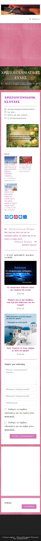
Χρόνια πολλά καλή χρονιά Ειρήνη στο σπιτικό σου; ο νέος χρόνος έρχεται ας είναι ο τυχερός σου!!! (10, 199)
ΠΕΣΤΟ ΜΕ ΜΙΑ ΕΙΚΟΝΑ (18, 115)
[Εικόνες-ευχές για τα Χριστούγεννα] (25, 159)
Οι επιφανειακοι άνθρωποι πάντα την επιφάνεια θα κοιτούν (20, 288)
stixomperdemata (21, 109)
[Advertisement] (20, 45)
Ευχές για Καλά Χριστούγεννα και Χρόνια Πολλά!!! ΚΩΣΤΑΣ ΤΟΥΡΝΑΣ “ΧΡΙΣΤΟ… (10, 170)
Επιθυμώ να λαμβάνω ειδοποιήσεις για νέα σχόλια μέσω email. (19, 413)
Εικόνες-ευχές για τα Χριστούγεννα (25, 165)
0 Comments (17, 118)
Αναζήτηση (7, 503)
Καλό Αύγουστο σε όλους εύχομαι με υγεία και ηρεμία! (20, 349)
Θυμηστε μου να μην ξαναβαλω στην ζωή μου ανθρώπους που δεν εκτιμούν (20, 302)
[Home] (2, 83)
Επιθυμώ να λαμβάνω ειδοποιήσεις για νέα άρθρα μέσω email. (19, 426)
